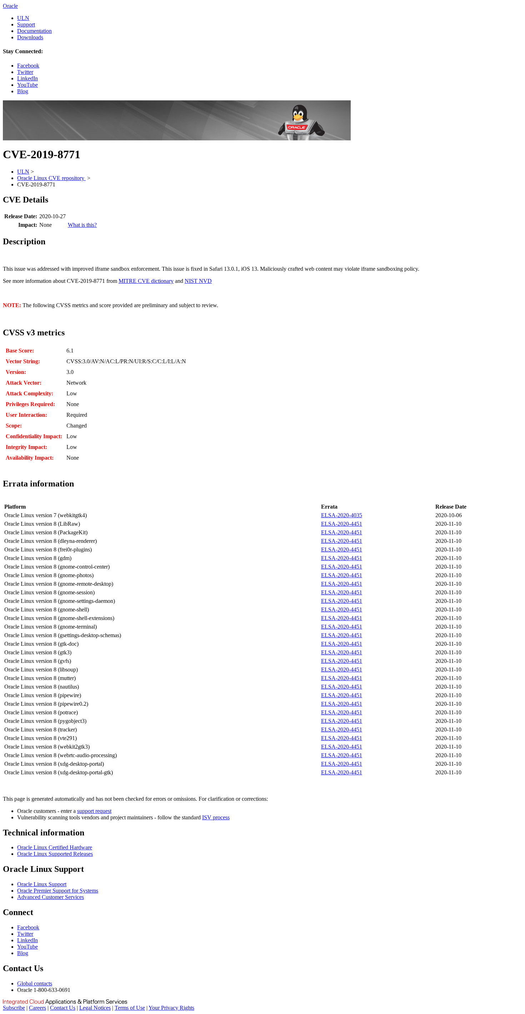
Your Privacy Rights (171, 1008)
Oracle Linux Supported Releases (55, 854)
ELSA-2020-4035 (341, 515)
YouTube (27, 85)
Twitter (25, 72)
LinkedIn (27, 78)
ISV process (216, 817)
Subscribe (14, 1008)
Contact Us (62, 1008)
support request (94, 811)
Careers (37, 1008)
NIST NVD (198, 281)
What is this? (82, 225)
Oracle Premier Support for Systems (57, 891)
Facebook (28, 66)
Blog (22, 91)
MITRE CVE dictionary (146, 281)
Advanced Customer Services (50, 897)
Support (26, 24)
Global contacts (34, 983)
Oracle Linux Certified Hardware (54, 847)
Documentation (34, 31)
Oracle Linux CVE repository (51, 178)
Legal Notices (95, 1008)
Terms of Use (130, 1008)
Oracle (10, 6)
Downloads (30, 37)
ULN (23, 18)
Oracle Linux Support (41, 884)
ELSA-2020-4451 (341, 524)
